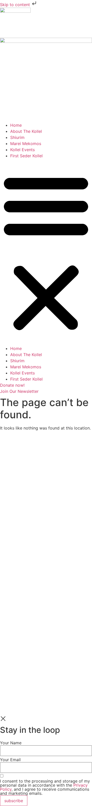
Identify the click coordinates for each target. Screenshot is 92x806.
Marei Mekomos (25, 143)
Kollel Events (22, 149)
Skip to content (15, 4)
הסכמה (6, 514)
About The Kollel (26, 131)
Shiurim (17, 137)
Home (16, 125)
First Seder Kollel (26, 155)
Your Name (10, 742)
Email (5, 497)
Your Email (10, 759)
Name (5, 480)
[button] (46, 252)
